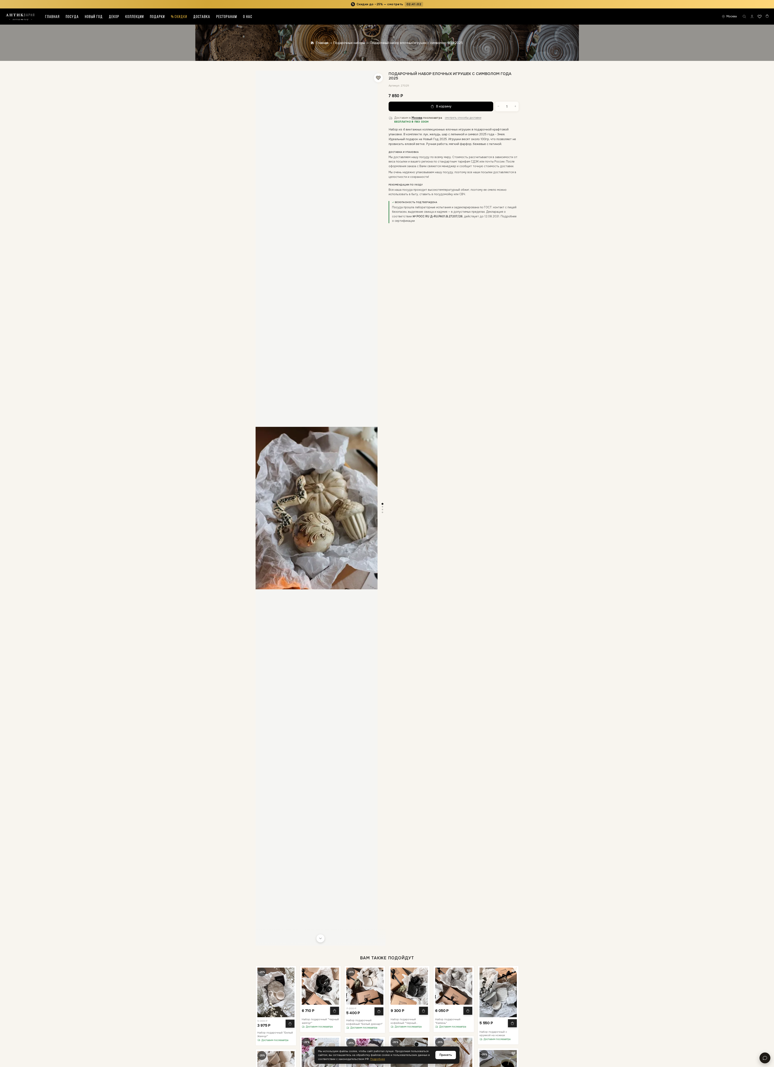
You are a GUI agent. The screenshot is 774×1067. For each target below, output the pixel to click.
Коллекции (134, 17)
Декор (114, 17)
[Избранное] (760, 17)
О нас (247, 17)
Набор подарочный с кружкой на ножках (493, 1033)
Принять (445, 1055)
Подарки (157, 17)
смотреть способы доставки (463, 117)
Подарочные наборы (349, 43)
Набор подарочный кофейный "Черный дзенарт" (403, 1021)
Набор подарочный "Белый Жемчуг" (275, 1034)
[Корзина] (767, 16)
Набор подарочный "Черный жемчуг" (320, 1021)
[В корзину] (290, 1024)
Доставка (201, 17)
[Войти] (752, 17)
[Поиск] (744, 17)
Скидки (179, 17)
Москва (417, 118)
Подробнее (377, 1059)
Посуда (72, 17)
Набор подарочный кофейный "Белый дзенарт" (364, 1022)
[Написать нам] (764, 1057)
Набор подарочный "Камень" (447, 1021)
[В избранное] (378, 77)
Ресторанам (226, 17)
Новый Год (94, 17)
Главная (52, 17)
